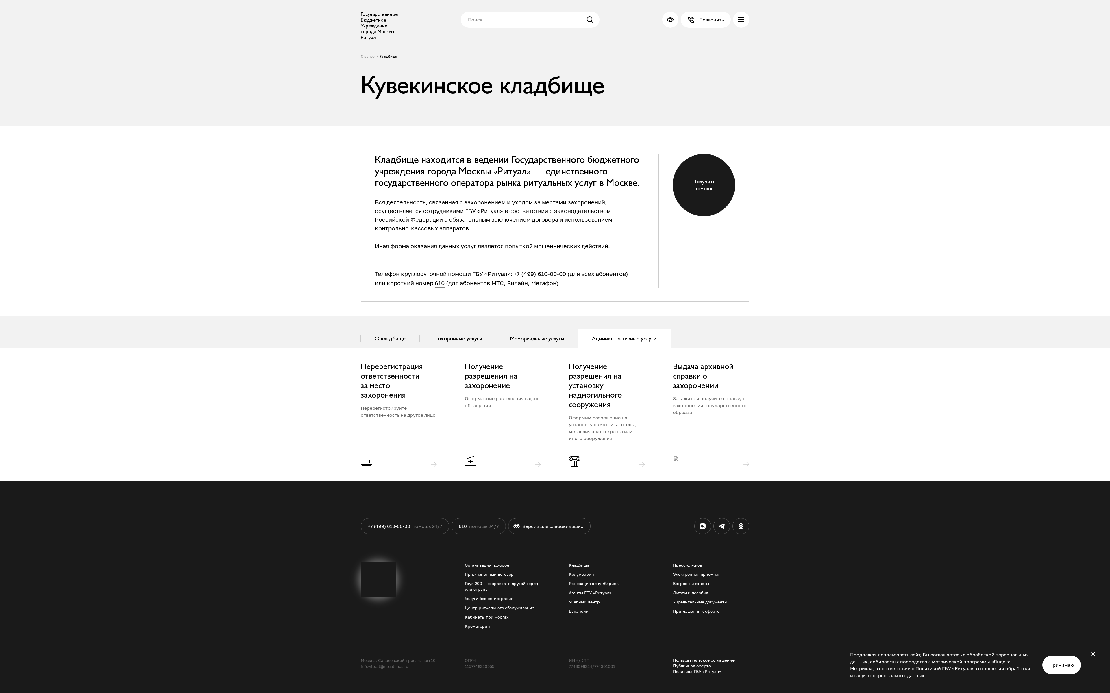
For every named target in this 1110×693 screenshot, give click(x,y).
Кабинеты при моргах (487, 616)
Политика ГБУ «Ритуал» (697, 671)
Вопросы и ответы (691, 583)
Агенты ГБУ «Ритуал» (590, 592)
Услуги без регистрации (489, 598)
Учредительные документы (700, 601)
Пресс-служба (687, 564)
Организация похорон (487, 564)
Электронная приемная (697, 574)
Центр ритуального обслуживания (499, 607)
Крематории (477, 626)
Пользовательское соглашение (704, 659)
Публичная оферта (692, 665)
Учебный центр (584, 601)
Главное (368, 56)
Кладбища (388, 56)
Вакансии (579, 611)
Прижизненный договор (489, 574)
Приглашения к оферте (696, 611)
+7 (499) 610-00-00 (540, 273)
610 (440, 283)
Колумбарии (581, 574)
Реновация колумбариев (594, 583)
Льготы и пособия (690, 592)
